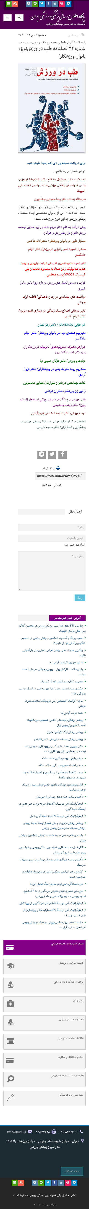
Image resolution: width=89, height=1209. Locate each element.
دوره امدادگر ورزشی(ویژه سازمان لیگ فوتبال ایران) (56, 884)
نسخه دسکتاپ (72, 1171)
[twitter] (42, 4)
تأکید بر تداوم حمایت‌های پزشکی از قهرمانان (59, 796)
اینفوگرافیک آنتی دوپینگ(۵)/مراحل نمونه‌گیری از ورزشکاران (51, 903)
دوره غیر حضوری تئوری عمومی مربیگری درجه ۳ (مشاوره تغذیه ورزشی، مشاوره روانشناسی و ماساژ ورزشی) (55, 894)
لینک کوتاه (49, 468)
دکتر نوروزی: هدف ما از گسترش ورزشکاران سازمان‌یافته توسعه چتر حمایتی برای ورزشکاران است (55, 749)
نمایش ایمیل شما (72, 545)
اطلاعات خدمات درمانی (71, 1038)
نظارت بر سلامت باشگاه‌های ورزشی (67, 1076)
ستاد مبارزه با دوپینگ (72, 1095)
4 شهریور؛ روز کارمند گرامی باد (66, 662)
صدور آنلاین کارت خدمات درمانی (67, 944)
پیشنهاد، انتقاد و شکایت (71, 1057)
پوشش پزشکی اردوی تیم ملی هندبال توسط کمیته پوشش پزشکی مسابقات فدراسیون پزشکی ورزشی (54, 826)
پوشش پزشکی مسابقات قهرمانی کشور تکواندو (58, 739)
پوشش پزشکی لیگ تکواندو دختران (65, 732)
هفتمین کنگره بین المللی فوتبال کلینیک (62, 681)
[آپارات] (62, 4)
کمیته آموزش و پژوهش (71, 963)
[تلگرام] (68, 4)
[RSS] (15, 4)
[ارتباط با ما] (9, 4)
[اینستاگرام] (55, 4)
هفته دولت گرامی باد (71, 713)
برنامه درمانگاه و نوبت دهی (69, 982)
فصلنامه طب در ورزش (71, 1019)
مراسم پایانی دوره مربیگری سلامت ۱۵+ (62, 758)
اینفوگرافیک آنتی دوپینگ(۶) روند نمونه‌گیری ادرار (56, 816)
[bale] (35, 4)
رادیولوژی (78, 1000)
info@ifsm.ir (16, 1132)
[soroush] (29, 4)
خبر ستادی (74, 35)
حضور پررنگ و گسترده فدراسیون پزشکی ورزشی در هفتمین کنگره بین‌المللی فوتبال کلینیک (53, 641)
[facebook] (49, 4)
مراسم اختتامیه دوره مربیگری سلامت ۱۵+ (60, 765)
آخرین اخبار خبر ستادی (67, 618)
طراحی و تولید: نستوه (44, 1204)
